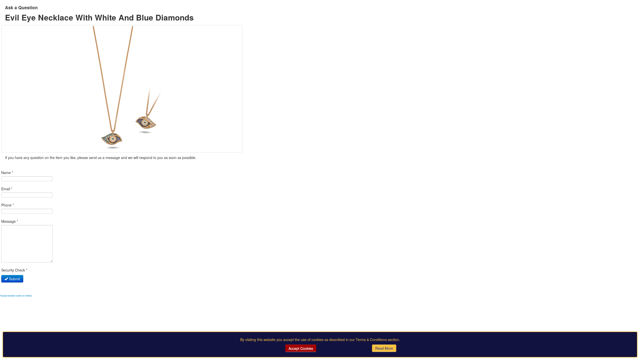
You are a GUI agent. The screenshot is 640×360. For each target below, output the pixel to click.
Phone (7, 205)
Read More (384, 348)
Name (7, 172)
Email (6, 188)
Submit (14, 278)
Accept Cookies (300, 348)
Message (9, 221)
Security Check (14, 270)
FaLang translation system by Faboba (16, 295)
